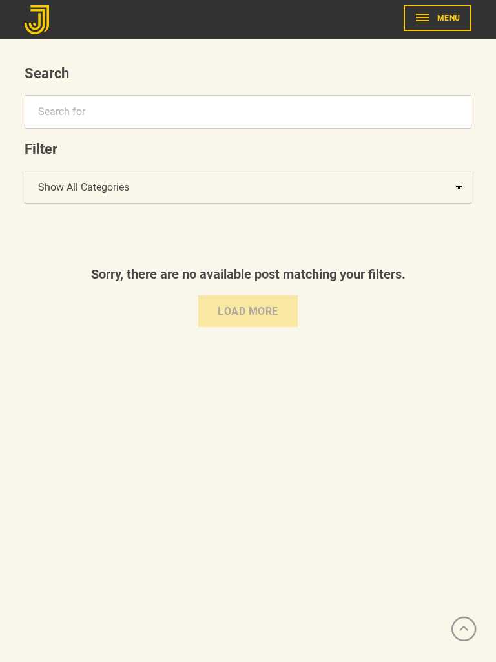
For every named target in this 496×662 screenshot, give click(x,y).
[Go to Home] (39, 19)
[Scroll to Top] (464, 630)
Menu (448, 18)
